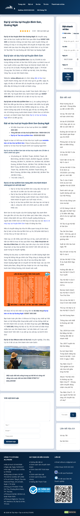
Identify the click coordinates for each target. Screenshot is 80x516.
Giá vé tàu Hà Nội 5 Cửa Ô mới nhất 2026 (68, 301)
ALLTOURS (30, 512)
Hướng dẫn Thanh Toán (38, 482)
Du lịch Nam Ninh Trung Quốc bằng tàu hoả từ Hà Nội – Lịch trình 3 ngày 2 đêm (68, 355)
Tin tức (46, 4)
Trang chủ (21, 4)
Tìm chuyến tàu (68, 77)
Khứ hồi (76, 33)
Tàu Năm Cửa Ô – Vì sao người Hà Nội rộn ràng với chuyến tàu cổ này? (68, 396)
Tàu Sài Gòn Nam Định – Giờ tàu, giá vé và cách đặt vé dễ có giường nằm (68, 235)
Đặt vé (30, 4)
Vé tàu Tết (64, 435)
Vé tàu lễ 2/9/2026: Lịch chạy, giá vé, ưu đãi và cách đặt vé (67, 124)
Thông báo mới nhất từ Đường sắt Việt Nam (67, 323)
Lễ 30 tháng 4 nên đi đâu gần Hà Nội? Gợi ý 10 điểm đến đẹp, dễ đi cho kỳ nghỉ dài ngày (68, 213)
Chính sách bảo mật (37, 474)
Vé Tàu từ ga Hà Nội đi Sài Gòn (67, 225)
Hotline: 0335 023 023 (26, 10)
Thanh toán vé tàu (58, 4)
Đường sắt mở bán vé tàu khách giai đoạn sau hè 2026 (68, 134)
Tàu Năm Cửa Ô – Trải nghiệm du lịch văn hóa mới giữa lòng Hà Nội (67, 368)
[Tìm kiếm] (73, 415)
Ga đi (64, 37)
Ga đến (64, 46)
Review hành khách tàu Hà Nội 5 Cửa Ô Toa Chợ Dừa (67, 292)
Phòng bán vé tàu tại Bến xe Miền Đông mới (67, 144)
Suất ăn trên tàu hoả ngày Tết (67, 245)
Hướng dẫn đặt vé (36, 462)
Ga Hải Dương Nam (67, 315)
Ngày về (65, 65)
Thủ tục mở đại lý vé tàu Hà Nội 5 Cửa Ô (67, 309)
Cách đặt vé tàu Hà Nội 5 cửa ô (67, 161)
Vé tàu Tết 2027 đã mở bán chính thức (67, 115)
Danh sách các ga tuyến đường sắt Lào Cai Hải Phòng (67, 193)
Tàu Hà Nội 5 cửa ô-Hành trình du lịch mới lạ (67, 282)
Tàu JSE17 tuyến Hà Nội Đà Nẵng (67, 344)
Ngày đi (64, 55)
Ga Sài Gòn (64, 441)
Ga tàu (38, 4)
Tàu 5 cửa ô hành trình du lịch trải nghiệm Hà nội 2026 (67, 182)
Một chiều (67, 33)
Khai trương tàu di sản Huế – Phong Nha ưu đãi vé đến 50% (68, 106)
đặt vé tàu (38, 78)
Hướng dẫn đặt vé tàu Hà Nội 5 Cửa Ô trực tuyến (67, 272)
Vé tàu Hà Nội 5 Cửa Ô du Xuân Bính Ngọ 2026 (67, 262)
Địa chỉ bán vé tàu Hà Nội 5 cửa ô (68, 253)
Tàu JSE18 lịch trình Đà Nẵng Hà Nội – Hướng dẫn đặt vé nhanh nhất (67, 334)
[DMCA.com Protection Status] (70, 513)
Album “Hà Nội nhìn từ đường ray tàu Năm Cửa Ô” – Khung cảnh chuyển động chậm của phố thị (68, 382)
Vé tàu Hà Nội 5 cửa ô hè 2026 (67, 153)
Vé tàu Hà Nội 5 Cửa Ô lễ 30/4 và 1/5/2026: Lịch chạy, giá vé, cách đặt (67, 171)
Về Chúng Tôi (42, 10)
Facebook (69, 473)
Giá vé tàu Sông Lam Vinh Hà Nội (68, 202)
